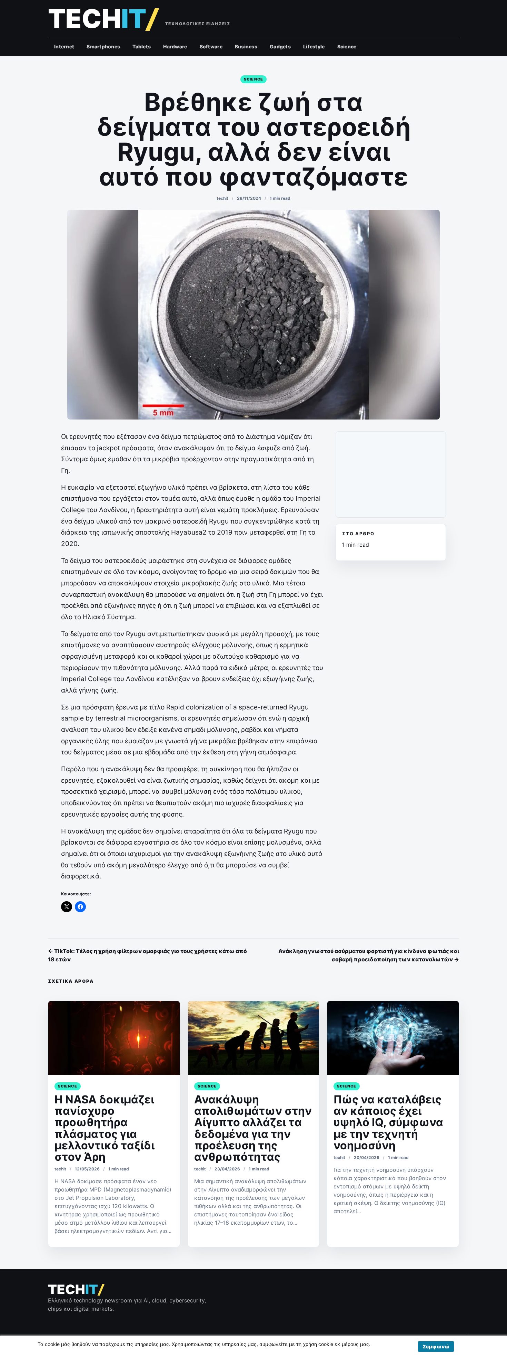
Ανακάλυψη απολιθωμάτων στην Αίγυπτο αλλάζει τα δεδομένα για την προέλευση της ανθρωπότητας (253, 1128)
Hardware (175, 46)
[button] (436, 1346)
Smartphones (103, 46)
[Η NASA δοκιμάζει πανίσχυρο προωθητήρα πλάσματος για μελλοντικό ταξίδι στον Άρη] (114, 1038)
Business (246, 46)
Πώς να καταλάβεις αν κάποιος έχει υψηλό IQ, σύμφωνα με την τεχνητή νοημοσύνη (388, 1122)
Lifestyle (314, 46)
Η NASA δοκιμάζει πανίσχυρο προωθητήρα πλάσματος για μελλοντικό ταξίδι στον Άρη (104, 1128)
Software (211, 46)
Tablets (141, 46)
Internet (64, 46)
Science (347, 46)
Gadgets (280, 46)
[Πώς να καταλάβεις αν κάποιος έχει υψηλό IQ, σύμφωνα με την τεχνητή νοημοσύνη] (393, 1038)
